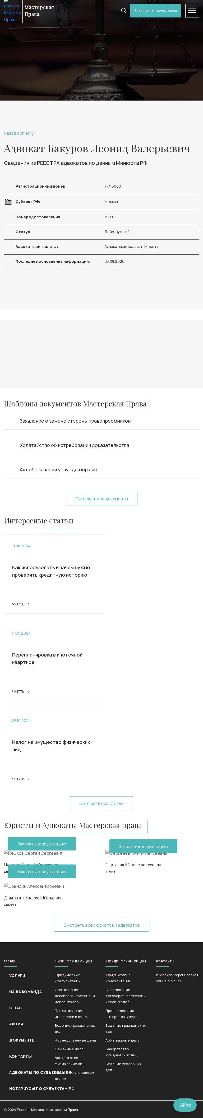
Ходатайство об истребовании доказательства (74, 445)
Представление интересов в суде (71, 1013)
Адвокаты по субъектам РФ (40, 1072)
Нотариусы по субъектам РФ (42, 1088)
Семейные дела (69, 1049)
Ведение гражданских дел (75, 1028)
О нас (15, 1007)
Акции (16, 1023)
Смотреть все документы (101, 499)
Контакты (20, 1056)
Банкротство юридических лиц (121, 1052)
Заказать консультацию (156, 10)
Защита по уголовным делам (74, 1075)
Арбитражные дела (122, 1040)
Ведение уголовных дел (123, 1066)
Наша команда (25, 991)
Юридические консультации (68, 977)
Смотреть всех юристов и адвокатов (101, 925)
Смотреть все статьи (101, 803)
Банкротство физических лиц (70, 1060)
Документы (22, 1040)
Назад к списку (19, 133)
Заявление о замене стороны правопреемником (75, 421)
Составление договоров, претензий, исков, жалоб (75, 995)
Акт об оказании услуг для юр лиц (58, 469)
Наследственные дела (75, 1040)
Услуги (17, 975)
